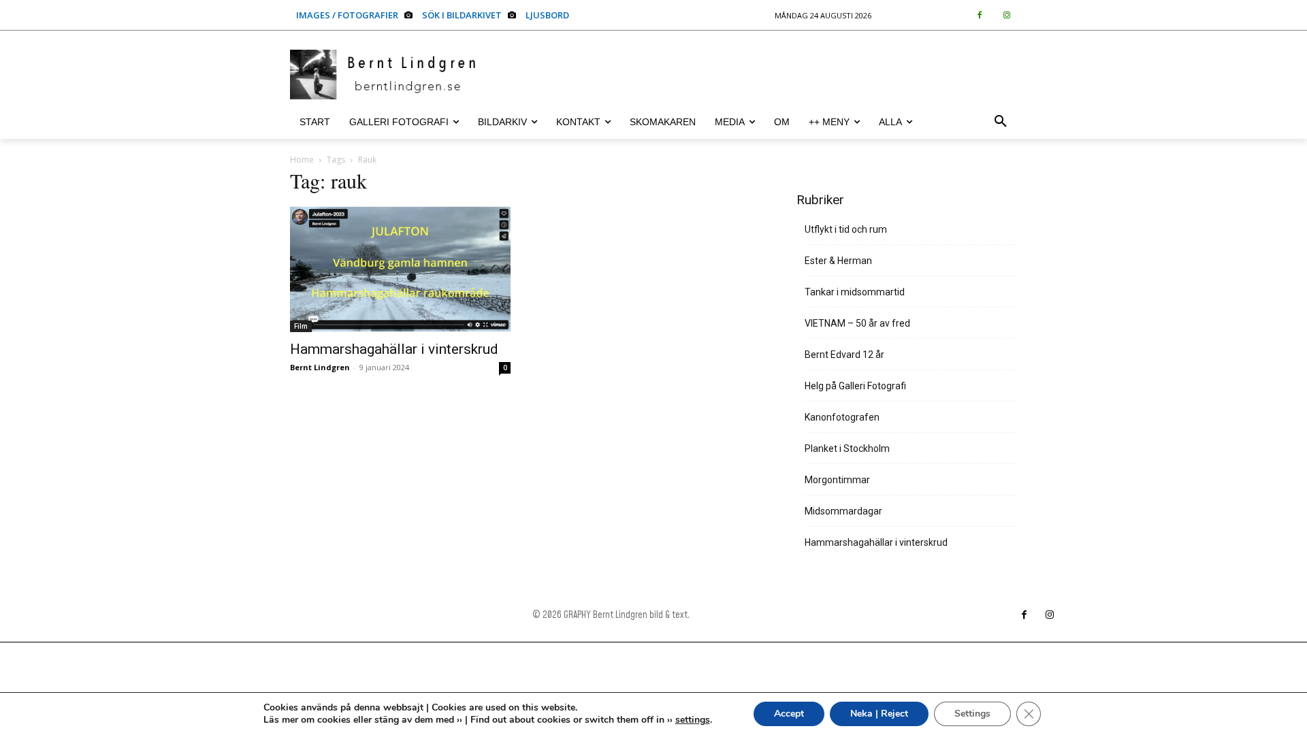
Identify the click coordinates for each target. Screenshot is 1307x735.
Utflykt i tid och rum (846, 229)
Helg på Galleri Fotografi (855, 385)
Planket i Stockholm (847, 448)
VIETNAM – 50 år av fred (857, 323)
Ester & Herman (838, 260)
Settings (972, 713)
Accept (789, 713)
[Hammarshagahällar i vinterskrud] (400, 268)
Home (302, 159)
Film (301, 326)
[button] (1000, 121)
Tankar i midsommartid (855, 292)
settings (692, 720)
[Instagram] (1007, 15)
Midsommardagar (843, 511)
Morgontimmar (837, 479)
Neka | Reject (879, 713)
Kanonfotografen (842, 417)
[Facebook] (979, 15)
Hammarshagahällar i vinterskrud (394, 349)
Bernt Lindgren (320, 367)
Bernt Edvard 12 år (844, 354)
